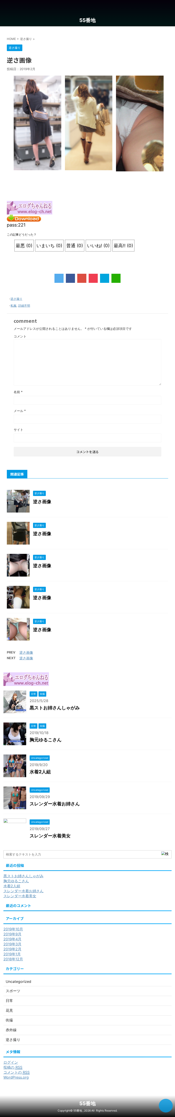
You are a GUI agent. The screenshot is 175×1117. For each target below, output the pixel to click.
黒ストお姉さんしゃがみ (55, 707)
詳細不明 (24, 305)
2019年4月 (12, 939)
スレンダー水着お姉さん (55, 803)
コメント (20, 336)
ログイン (10, 1062)
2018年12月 (13, 959)
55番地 (87, 20)
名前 (18, 392)
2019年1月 (12, 954)
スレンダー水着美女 (50, 835)
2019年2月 (12, 949)
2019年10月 (13, 929)
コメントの (16, 1072)
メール (20, 411)
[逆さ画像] (104, 278)
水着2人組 (40, 771)
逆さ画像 (42, 501)
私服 (13, 305)
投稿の (12, 1067)
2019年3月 (12, 944)
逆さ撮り (16, 299)
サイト (18, 430)
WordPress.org (16, 1077)
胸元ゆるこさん (46, 739)
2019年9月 (12, 934)
